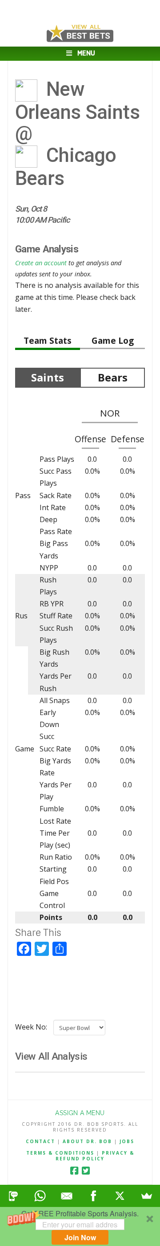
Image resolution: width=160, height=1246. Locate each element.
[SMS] (13, 1196)
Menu (86, 53)
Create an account (41, 263)
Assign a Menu (79, 1112)
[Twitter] (86, 1170)
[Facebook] (74, 1170)
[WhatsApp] (40, 1196)
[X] (120, 1196)
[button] (80, 1226)
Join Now (80, 1237)
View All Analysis (51, 1056)
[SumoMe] (146, 1196)
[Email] (66, 1196)
